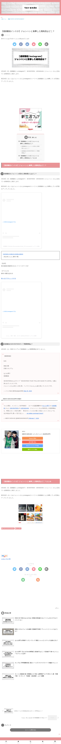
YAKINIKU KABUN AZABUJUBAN (13, 254)
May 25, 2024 (28, 391)
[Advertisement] (30, 24)
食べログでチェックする (8, 278)
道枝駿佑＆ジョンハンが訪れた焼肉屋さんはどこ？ (30, 147)
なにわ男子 (19, 528)
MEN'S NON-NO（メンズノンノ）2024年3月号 (36, 434)
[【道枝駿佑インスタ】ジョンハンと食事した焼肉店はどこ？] (27, 44)
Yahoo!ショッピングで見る (32, 445)
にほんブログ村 (6, 559)
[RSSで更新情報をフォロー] (38, 580)
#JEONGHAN (25, 408)
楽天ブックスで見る (32, 449)
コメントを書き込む (30, 730)
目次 (29, 137)
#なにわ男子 (46, 406)
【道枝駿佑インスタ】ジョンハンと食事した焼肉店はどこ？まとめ (29, 157)
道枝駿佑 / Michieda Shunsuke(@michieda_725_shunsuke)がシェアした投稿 (21, 246)
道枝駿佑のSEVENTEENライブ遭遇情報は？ (31, 152)
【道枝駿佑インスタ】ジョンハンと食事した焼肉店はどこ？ (29, 142)
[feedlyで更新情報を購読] (23, 580)
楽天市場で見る (32, 442)
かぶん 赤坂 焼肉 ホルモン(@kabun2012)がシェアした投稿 (21, 335)
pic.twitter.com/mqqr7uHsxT (35, 413)
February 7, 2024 (34, 418)
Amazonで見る (32, 438)
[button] (56, 366)
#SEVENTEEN (14, 408)
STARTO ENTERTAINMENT (8, 528)
